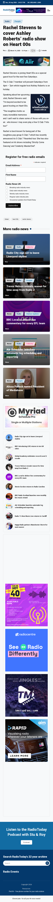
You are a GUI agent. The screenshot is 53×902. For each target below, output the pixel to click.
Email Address (13, 165)
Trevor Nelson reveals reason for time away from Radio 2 (26, 288)
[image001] (26, 605)
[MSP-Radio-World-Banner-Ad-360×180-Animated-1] (26, 416)
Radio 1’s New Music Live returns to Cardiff (31, 516)
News (9, 247)
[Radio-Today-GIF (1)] (26, 650)
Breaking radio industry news (20, 187)
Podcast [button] (26, 842)
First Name (11, 175)
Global (7, 219)
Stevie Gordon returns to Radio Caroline (30, 487)
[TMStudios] (26, 695)
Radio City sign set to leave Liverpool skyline (22, 254)
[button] (47, 863)
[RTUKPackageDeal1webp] (26, 61)
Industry (29, 247)
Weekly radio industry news (19, 194)
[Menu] (48, 10)
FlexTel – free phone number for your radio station (26, 891)
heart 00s (15, 219)
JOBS (39, 2)
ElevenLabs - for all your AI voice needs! (26, 899)
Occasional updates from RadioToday (23, 200)
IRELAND (33, 2)
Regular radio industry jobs (19, 197)
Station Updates (32, 314)
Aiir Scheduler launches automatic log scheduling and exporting (24, 353)
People (18, 21)
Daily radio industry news (18, 191)
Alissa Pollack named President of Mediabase (25, 388)
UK (28, 2)
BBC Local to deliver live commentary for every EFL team (25, 321)
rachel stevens (26, 219)
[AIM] (26, 740)
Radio (7, 21)
